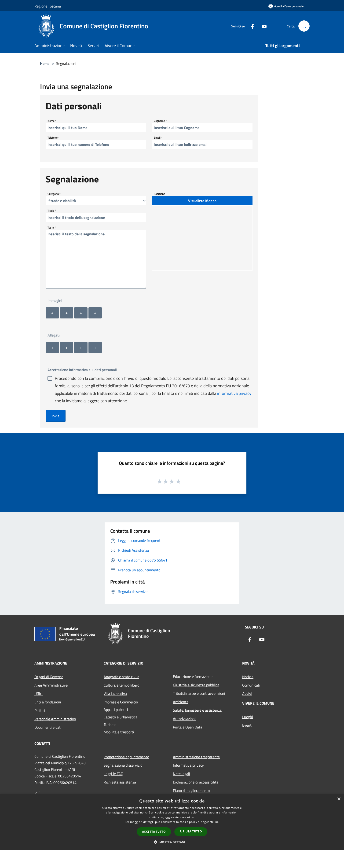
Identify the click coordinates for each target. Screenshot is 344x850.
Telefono (53, 137)
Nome (52, 120)
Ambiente (180, 702)
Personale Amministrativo (55, 719)
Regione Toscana (47, 6)
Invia (55, 416)
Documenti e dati (48, 727)
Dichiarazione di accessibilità (195, 782)
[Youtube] (262, 26)
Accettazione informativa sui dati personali (82, 370)
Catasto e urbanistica (120, 717)
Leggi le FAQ (113, 773)
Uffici (38, 693)
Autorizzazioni (184, 718)
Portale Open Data (187, 727)
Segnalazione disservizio (123, 765)
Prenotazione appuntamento (126, 757)
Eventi (247, 725)
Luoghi (247, 717)
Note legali (181, 773)
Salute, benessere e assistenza (197, 710)
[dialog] (172, 822)
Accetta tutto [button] (154, 832)
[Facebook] (250, 26)
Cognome (160, 120)
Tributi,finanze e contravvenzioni (199, 693)
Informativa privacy (188, 765)
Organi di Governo (48, 677)
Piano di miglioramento (191, 790)
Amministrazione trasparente (196, 757)
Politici (39, 710)
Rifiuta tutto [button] (191, 831)
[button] (172, 842)
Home (44, 63)
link (217, 822)
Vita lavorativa (115, 693)
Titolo (52, 210)
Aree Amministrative (51, 685)
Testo (52, 227)
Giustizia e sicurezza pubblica (196, 685)
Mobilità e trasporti (119, 732)
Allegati (54, 335)
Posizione (159, 194)
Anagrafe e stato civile (121, 677)
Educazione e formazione (192, 676)
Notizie (247, 677)
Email (158, 137)
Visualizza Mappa (202, 200)
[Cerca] (304, 26)
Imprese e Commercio (121, 702)
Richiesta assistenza (120, 782)
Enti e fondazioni (47, 702)
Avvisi (247, 693)
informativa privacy (234, 393)
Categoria (54, 194)
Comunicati (251, 685)
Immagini (55, 300)
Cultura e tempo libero (121, 685)
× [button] (338, 799)
